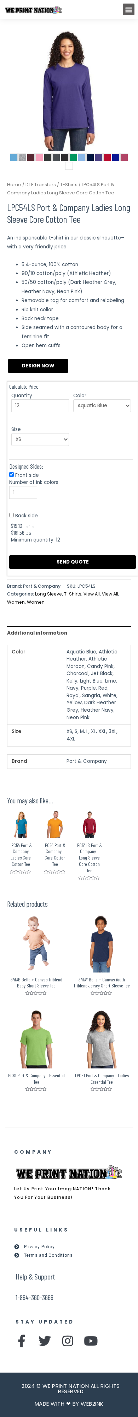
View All (92, 594)
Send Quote (73, 562)
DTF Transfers (40, 185)
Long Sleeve (48, 594)
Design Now (38, 365)
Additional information (37, 633)
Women (16, 602)
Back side (26, 515)
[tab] (69, 633)
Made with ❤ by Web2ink (69, 1403)
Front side (27, 475)
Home (14, 185)
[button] (128, 9)
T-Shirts (68, 185)
